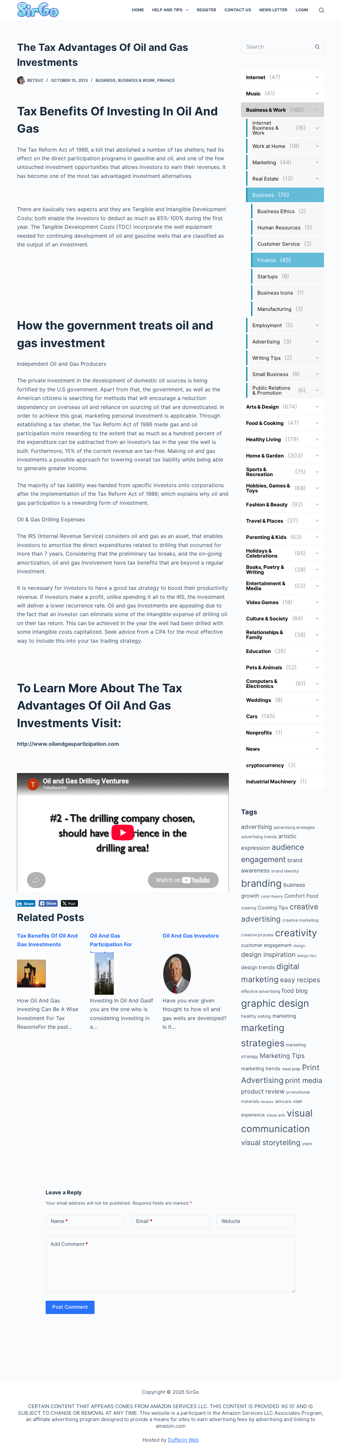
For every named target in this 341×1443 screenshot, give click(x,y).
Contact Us (237, 9)
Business (106, 80)
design (299, 945)
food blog (295, 990)
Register (206, 9)
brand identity (285, 870)
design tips (306, 956)
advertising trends (259, 836)
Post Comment (70, 1307)
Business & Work (136, 80)
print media (303, 1080)
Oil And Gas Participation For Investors (111, 944)
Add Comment (69, 1244)
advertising (256, 826)
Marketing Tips (282, 1056)
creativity (296, 933)
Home (138, 9)
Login (302, 9)
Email (144, 1221)
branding (261, 883)
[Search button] (317, 46)
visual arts (275, 1115)
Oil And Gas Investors (191, 935)
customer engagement (266, 945)
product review (263, 1091)
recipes (267, 1102)
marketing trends (260, 1069)
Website (230, 1221)
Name (59, 1221)
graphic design (275, 1003)
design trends (258, 967)
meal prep (291, 1069)
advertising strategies (294, 827)
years (307, 1143)
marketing (284, 1016)
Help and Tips (167, 9)
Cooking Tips (273, 908)
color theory (272, 896)
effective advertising (260, 991)
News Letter (273, 9)
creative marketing (300, 920)
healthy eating (256, 1016)
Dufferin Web (183, 1440)
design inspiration (268, 955)
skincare (283, 1101)
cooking (248, 907)
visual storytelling (270, 1142)
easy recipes (300, 980)
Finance (166, 80)
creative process (257, 934)
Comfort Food (301, 896)
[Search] (321, 10)
